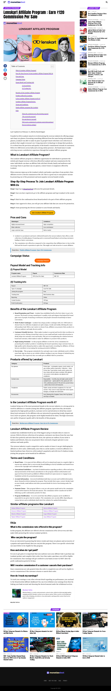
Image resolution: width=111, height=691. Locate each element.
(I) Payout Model (26, 85)
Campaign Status (20, 79)
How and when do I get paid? (29, 119)
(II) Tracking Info (26, 88)
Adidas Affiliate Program (18, 508)
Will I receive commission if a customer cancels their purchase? (38, 122)
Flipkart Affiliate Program (18, 517)
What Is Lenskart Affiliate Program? (26, 70)
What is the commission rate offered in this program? (35, 113)
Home (45, 681)
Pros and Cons (20, 76)
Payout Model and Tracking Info (25, 82)
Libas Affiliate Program (50, 517)
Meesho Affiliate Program (18, 514)
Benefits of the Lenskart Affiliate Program (28, 92)
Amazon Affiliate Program (18, 511)
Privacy (65, 681)
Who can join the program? (29, 116)
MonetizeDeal (28, 189)
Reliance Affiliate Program (51, 511)
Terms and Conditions (22, 104)
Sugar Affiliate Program (50, 514)
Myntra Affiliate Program (50, 508)
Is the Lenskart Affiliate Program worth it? (28, 98)
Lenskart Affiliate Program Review (26, 101)
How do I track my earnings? (29, 124)
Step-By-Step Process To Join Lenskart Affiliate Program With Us (34, 73)
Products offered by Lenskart (24, 95)
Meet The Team (52, 681)
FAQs (17, 110)
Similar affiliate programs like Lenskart (27, 107)
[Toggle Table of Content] (51, 66)
